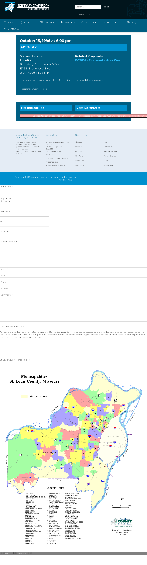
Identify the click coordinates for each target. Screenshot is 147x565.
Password (4, 232)
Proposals (70, 22)
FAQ (105, 142)
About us (78, 142)
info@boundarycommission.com (58, 158)
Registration (108, 165)
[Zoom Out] (14, 553)
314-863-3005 (51, 155)
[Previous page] (1, 553)
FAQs (134, 22)
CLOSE (4, 195)
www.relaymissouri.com (54, 166)
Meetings (49, 22)
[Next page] (3, 553)
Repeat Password (8, 242)
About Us (29, 22)
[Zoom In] (16, 553)
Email (3, 221)
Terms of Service (110, 156)
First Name (5, 201)
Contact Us (13, 29)
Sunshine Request (110, 151)
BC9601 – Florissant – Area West (98, 60)
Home (11, 22)
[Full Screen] (30, 553)
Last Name (5, 211)
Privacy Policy (80, 165)
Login (106, 161)
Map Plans (90, 22)
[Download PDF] (28, 553)
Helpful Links (114, 22)
